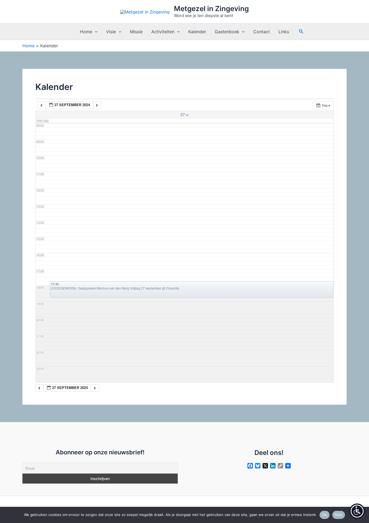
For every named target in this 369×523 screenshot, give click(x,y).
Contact (261, 31)
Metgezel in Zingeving (211, 8)
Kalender (197, 31)
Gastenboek (227, 31)
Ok (324, 514)
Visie (111, 31)
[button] (95, 32)
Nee (338, 514)
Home (86, 31)
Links (284, 31)
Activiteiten (163, 31)
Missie (136, 31)
